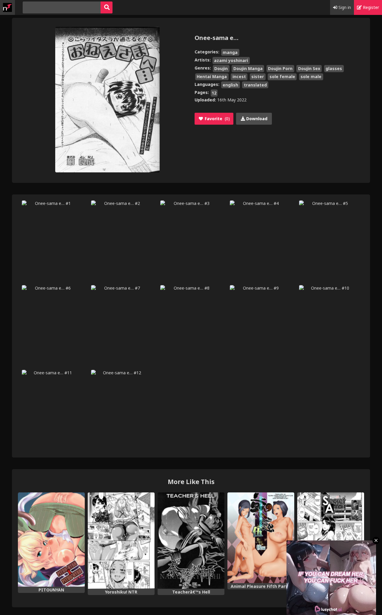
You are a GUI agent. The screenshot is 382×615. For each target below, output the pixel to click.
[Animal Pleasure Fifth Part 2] (260, 537)
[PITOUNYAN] (51, 539)
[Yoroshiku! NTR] (121, 540)
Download (256, 118)
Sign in (344, 7)
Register (370, 7)
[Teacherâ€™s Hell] (191, 540)
